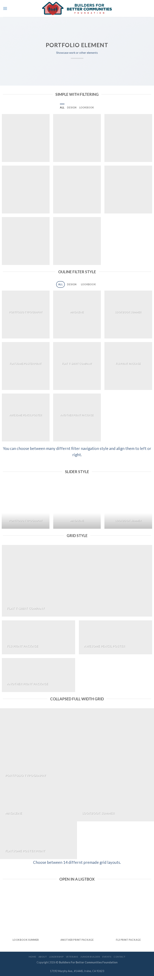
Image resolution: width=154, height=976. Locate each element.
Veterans (72, 956)
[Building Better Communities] (77, 8)
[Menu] (5, 8)
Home (32, 956)
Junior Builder (90, 956)
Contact (119, 956)
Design (72, 107)
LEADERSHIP (56, 956)
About (42, 956)
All (62, 107)
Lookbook (86, 107)
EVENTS (106, 956)
